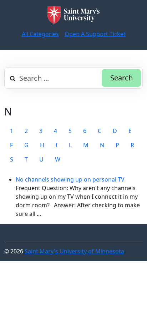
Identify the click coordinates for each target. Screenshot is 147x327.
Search (121, 78)
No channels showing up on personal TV (70, 179)
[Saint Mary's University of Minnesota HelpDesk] (73, 15)
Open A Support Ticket (95, 34)
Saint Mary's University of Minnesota (74, 251)
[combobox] (73, 78)
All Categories (40, 34)
